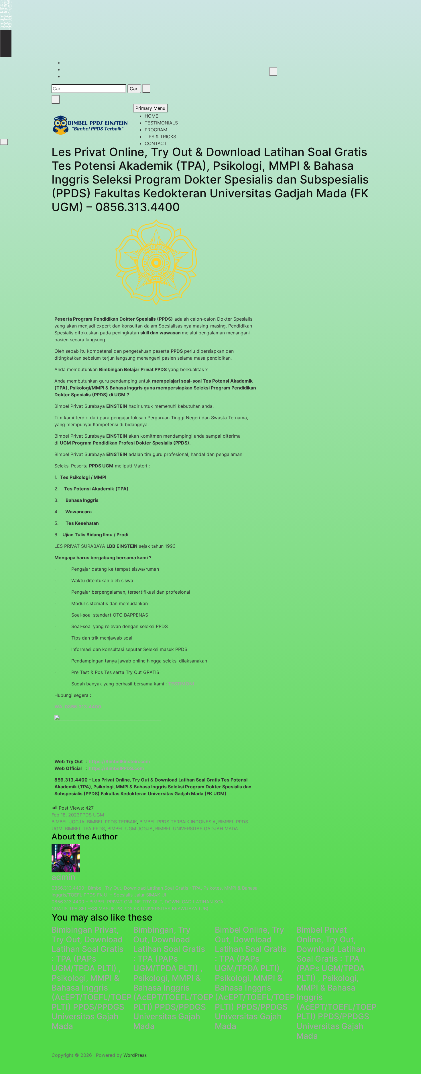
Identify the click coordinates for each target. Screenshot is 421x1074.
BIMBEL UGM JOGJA (130, 828)
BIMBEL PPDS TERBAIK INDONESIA (177, 821)
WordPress (135, 1055)
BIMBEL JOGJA (68, 821)
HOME (151, 116)
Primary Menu (150, 108)
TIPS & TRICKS (160, 136)
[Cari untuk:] (89, 88)
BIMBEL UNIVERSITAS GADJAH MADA (196, 828)
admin (63, 877)
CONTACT (156, 143)
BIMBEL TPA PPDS (85, 828)
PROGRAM (156, 129)
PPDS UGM (92, 815)
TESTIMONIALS (161, 123)
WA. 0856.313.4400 (77, 706)
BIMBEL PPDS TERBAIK (112, 821)
